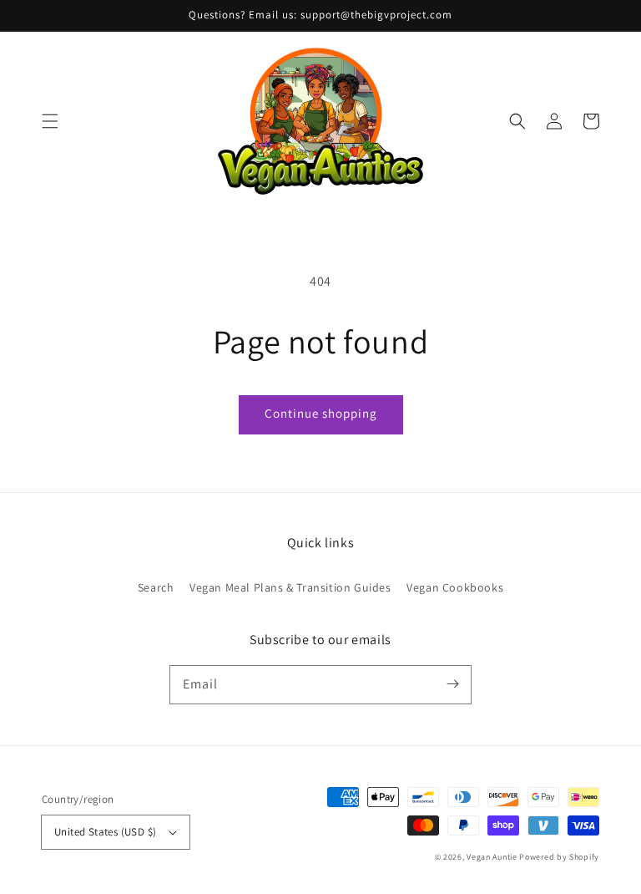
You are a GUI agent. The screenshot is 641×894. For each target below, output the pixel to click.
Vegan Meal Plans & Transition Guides (290, 587)
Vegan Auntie (492, 856)
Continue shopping (321, 413)
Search (156, 587)
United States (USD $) (105, 832)
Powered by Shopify (559, 856)
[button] (50, 121)
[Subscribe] (452, 684)
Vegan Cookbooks (454, 587)
